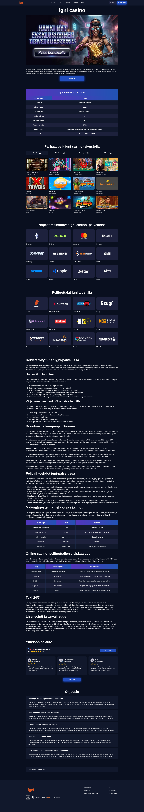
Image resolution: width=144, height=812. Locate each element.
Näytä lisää (72, 679)
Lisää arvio (108, 650)
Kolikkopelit (106, 153)
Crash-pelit (82, 153)
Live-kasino (59, 153)
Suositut (35, 153)
